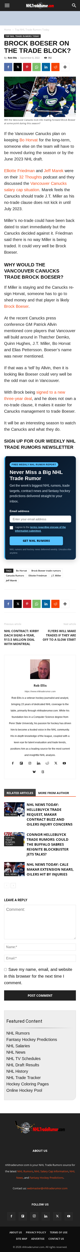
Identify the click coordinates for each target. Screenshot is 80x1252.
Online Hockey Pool (24, 1090)
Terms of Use (58, 1232)
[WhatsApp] (36, 67)
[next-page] (13, 885)
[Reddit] (48, 764)
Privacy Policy (36, 1232)
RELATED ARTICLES (20, 793)
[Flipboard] (22, 764)
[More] (65, 67)
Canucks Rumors (15, 575)
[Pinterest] (27, 67)
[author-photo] (40, 678)
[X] (18, 67)
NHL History (17, 1071)
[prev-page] (6, 885)
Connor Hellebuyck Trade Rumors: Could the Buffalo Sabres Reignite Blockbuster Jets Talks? (48, 844)
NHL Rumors (18, 1033)
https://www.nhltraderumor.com (40, 691)
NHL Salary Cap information (51, 1171)
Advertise (38, 1239)
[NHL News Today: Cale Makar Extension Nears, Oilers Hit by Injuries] (14, 869)
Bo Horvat (28, 140)
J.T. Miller (56, 575)
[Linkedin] (46, 67)
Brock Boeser (16, 306)
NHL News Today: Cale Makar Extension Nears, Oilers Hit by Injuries (50, 869)
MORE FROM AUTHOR (53, 793)
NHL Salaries (18, 1046)
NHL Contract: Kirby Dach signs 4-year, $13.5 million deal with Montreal (21, 637)
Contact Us (56, 1239)
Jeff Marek (53, 170)
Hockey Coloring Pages (27, 1084)
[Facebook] (8, 67)
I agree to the (40, 529)
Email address (19, 511)
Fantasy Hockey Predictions (31, 1039)
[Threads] (44, 772)
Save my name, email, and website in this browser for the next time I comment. (38, 976)
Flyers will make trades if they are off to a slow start (59, 635)
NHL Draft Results (22, 1065)
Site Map (21, 1239)
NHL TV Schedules (23, 1058)
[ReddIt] (55, 67)
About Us (15, 1232)
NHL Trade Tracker (23, 1077)
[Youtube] (66, 764)
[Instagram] (31, 764)
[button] (7, 5)
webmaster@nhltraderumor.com (47, 1188)
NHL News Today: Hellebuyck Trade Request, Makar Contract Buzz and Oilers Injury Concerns (49, 814)
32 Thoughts (30, 177)
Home (7, 29)
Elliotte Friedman (19, 170)
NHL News (11, 814)
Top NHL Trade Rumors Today (32, 29)
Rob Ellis (12, 57)
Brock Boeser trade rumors (46, 570)
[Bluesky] (35, 772)
